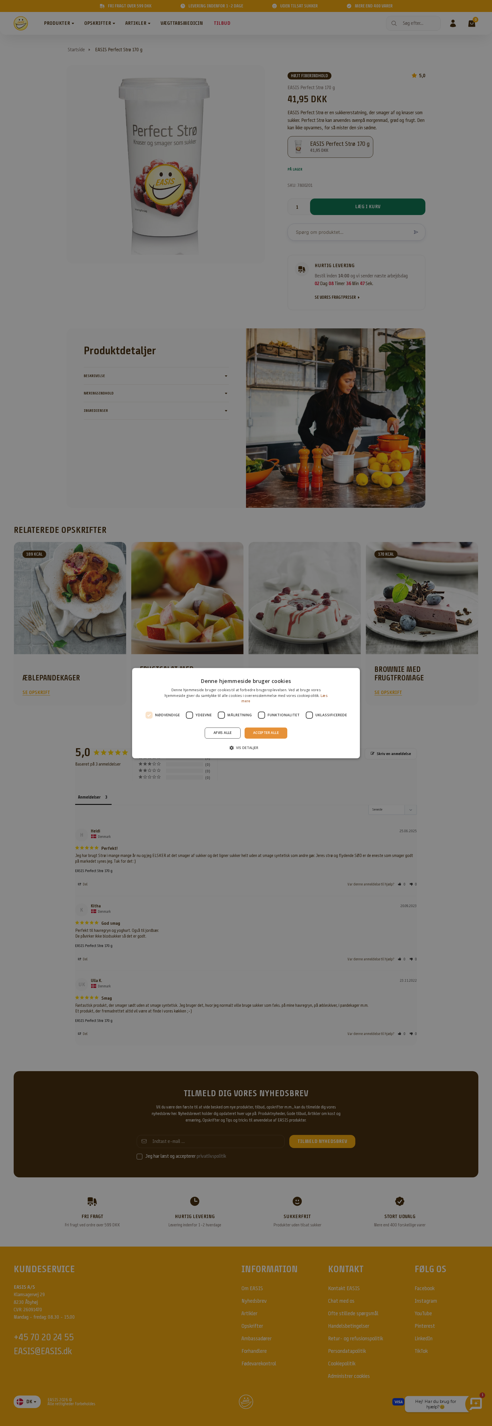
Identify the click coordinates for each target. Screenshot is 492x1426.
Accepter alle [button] (266, 733)
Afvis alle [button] (223, 733)
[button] (246, 747)
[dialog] (246, 713)
